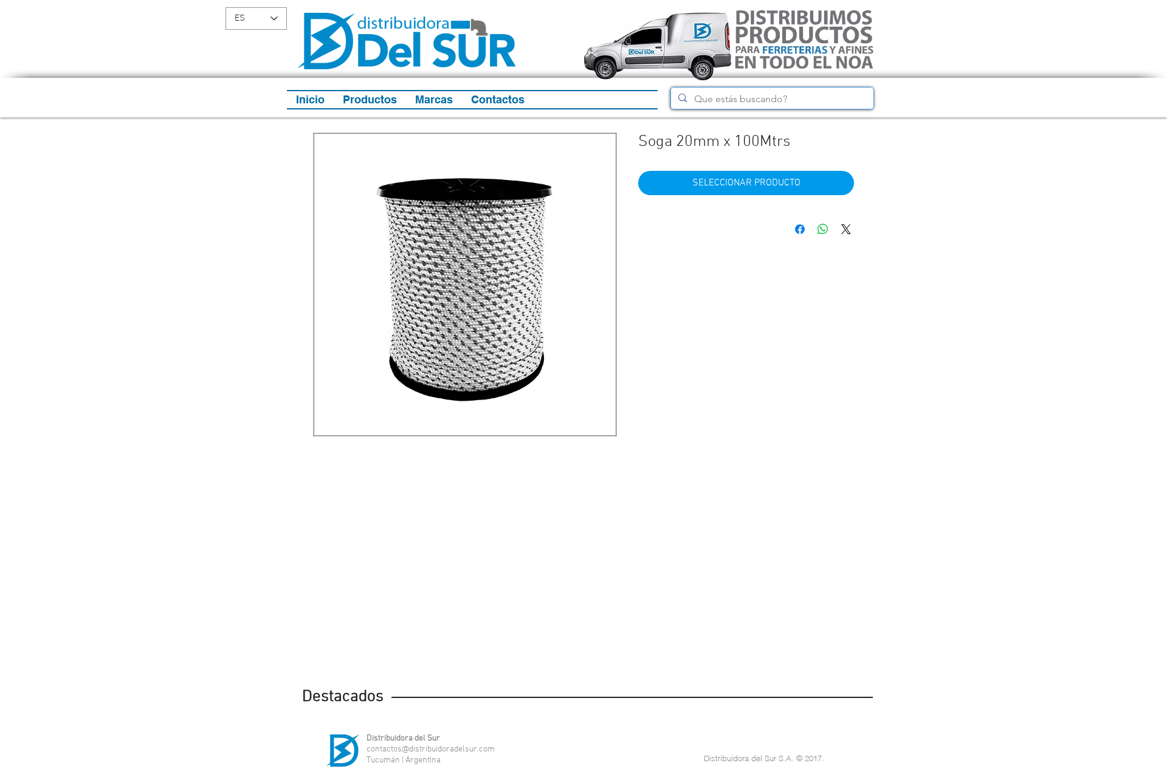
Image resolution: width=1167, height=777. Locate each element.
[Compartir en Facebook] (800, 229)
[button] (370, 99)
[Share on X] (846, 229)
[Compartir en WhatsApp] (823, 229)
